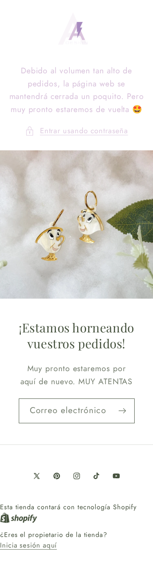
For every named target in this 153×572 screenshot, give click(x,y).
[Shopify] (18, 517)
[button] (76, 131)
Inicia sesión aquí (28, 545)
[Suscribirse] (122, 410)
